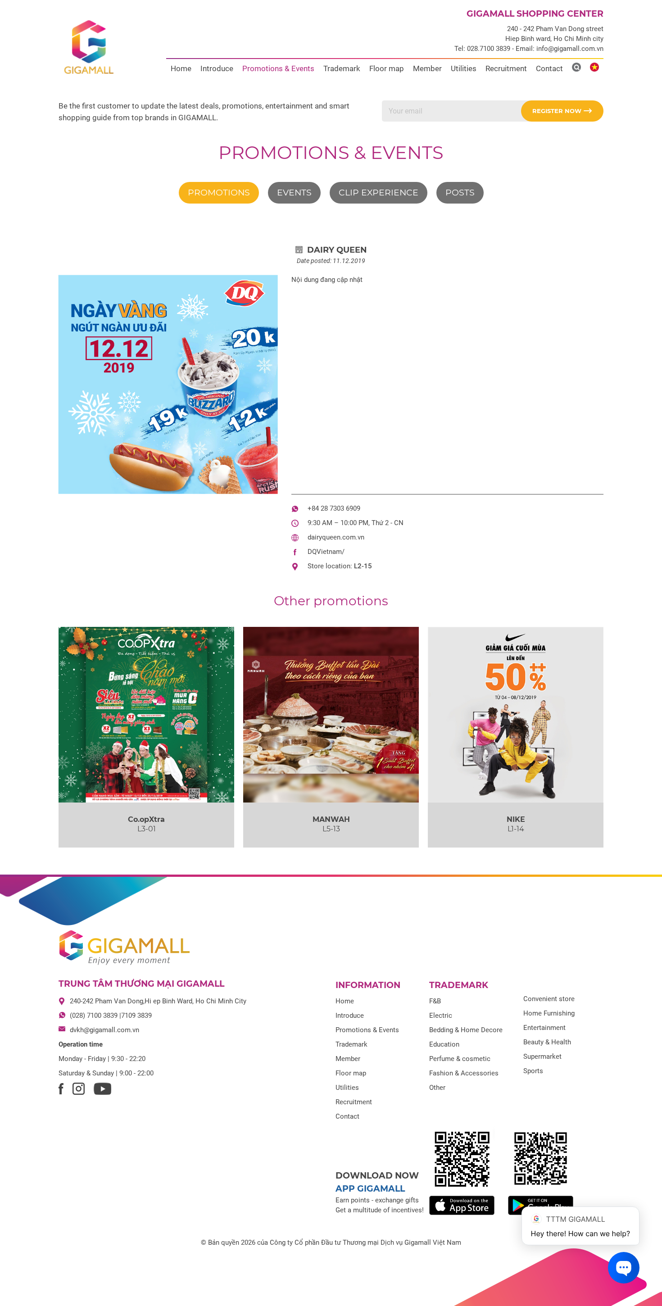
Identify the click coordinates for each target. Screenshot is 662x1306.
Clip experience (378, 192)
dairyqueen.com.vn (336, 537)
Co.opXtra (146, 819)
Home (181, 68)
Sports (533, 1071)
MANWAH (331, 819)
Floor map (386, 68)
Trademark (341, 68)
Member (427, 68)
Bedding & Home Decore (466, 1030)
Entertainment (544, 1028)
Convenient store (549, 999)
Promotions (219, 192)
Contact (549, 68)
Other (437, 1088)
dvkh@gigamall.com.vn (104, 1030)
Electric (440, 1015)
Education (444, 1044)
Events (294, 192)
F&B (435, 1001)
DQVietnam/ (326, 552)
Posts (460, 192)
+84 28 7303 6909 (334, 508)
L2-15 (363, 566)
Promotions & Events (278, 68)
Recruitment (506, 68)
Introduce (216, 68)
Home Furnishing (549, 1013)
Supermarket (542, 1056)
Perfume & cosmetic (459, 1059)
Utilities (463, 68)
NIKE (516, 819)
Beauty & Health (547, 1042)
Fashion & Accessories (464, 1073)
